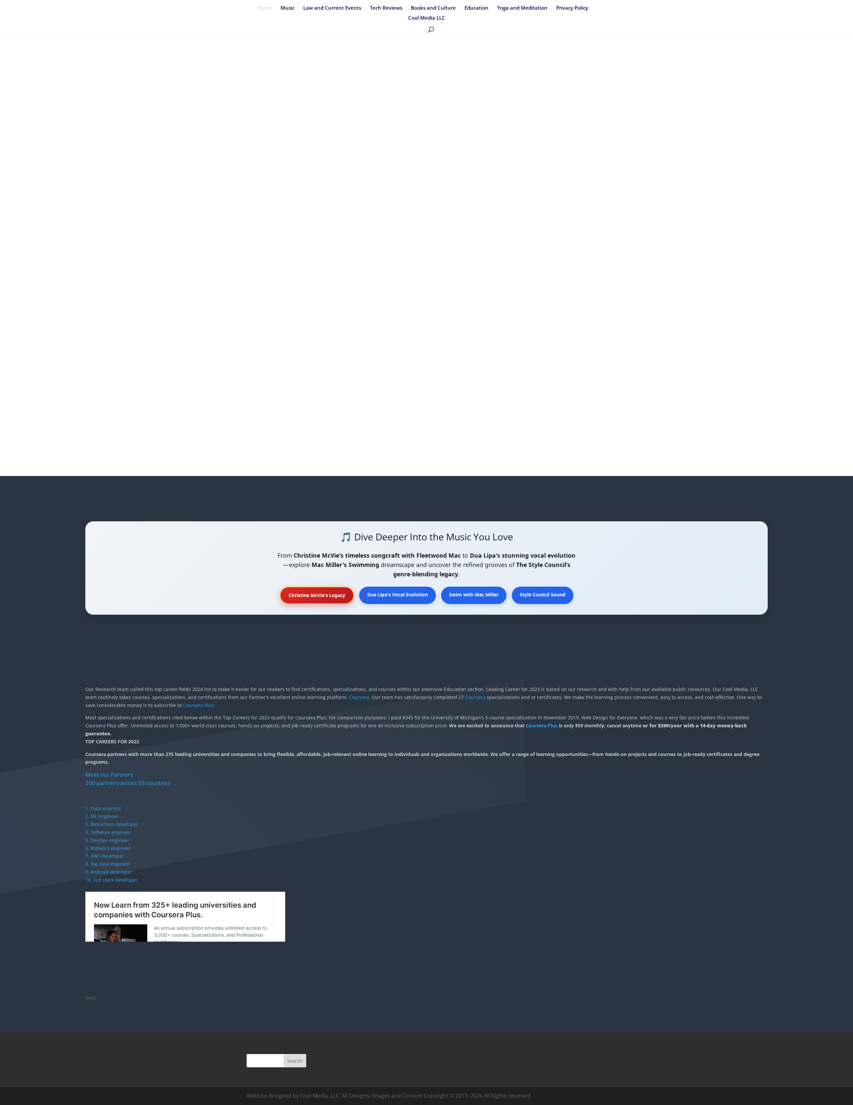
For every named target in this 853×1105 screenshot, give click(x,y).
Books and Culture (433, 8)
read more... (116, 255)
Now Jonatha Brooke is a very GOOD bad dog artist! (625, 211)
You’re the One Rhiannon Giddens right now (384, 211)
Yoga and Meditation (522, 8)
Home (265, 8)
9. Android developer (108, 872)
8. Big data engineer (107, 864)
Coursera (358, 697)
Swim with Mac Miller (473, 594)
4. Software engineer (108, 832)
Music (288, 8)
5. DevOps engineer (107, 840)
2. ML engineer (102, 816)
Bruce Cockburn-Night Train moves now (148, 211)
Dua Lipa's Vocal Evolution (397, 594)
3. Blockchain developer (111, 824)
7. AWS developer (104, 856)
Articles (197, 221)
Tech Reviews (386, 8)
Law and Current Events (332, 8)
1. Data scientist (103, 808)
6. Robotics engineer (108, 848)
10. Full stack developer (111, 880)
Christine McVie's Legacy (317, 595)
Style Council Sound (542, 594)
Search (295, 1061)
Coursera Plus (541, 725)
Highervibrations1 (119, 221)
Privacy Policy (572, 8)
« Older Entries (108, 303)
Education (476, 8)
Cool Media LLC (426, 18)
